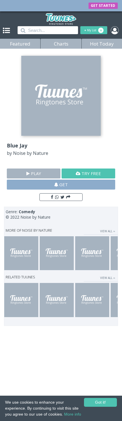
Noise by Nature (30, 153)
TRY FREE (90, 173)
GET (63, 184)
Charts (61, 43)
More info (72, 414)
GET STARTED (103, 5)
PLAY (35, 173)
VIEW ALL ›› (107, 231)
